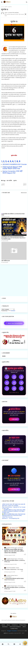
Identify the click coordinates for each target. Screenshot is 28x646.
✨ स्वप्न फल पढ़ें (14, 419)
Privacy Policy (23, 625)
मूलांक (6, 6)
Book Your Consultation (14, 323)
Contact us (15, 625)
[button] (26, 2)
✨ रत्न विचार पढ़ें (14, 489)
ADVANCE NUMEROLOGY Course (15, 164)
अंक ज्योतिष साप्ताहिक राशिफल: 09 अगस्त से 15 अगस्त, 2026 (14, 588)
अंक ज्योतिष (9, 180)
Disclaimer (5, 626)
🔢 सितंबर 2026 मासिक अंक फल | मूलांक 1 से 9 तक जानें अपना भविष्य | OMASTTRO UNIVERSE (14, 551)
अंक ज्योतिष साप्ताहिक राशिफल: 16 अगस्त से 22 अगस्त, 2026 (14, 561)
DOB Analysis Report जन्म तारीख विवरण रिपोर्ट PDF (12, 168)
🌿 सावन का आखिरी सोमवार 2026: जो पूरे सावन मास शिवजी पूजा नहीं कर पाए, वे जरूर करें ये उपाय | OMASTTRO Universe (13, 515)
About (8, 625)
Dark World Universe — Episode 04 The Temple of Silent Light (13, 507)
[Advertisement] (14, 280)
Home (2, 6)
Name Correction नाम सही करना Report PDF (12, 172)
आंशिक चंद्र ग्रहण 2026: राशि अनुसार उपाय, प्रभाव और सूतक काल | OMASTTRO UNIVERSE (13, 505)
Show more (24, 192)
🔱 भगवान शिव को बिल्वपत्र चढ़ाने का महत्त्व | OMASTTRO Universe (14, 579)
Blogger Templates (12, 631)
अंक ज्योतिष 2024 (5, 260)
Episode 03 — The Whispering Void (10, 518)
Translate (12, 310)
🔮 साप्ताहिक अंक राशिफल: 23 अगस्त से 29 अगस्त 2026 (13, 214)
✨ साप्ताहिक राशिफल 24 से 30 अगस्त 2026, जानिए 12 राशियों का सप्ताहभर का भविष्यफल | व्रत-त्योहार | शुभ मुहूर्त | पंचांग (13, 511)
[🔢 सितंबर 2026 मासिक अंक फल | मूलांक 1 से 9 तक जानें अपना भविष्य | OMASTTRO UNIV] (14, 536)
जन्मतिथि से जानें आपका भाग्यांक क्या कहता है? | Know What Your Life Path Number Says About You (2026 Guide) (13, 238)
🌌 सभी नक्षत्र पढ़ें (14, 449)
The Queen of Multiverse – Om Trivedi (13, 569)
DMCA (24, 626)
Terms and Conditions (15, 626)
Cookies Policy (14, 628)
